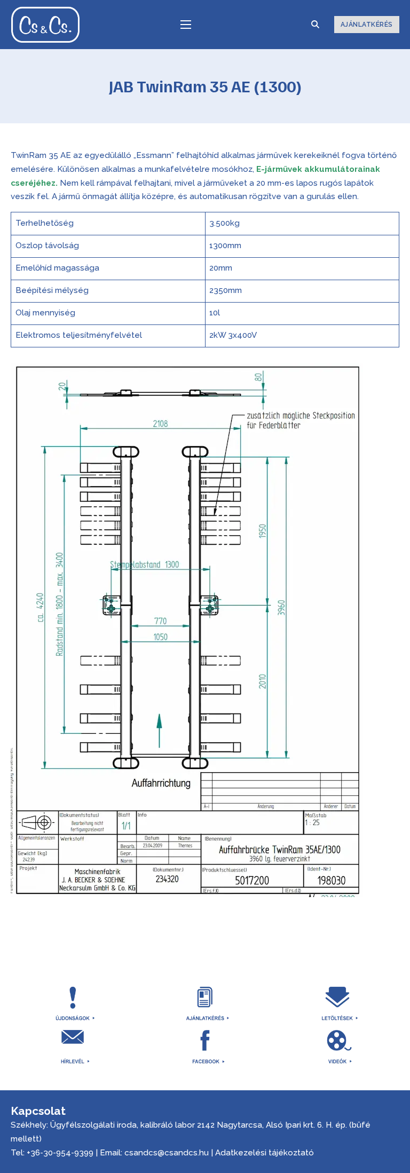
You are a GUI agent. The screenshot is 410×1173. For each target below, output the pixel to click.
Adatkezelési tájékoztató (264, 1153)
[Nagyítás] (349, 377)
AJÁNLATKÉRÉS (367, 24)
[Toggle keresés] (315, 24)
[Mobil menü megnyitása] (185, 24)
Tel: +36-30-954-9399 (52, 1153)
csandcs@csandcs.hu (166, 1153)
